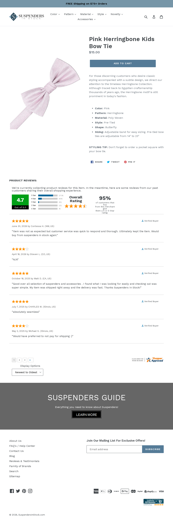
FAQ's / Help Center (22, 445)
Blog (12, 456)
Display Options (30, 365)
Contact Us (16, 451)
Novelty (116, 14)
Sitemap (14, 476)
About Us (15, 440)
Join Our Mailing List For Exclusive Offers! (115, 440)
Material (86, 14)
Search (13, 471)
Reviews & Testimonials (24, 461)
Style (101, 14)
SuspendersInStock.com (31, 515)
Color (54, 14)
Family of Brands (20, 466)
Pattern (69, 14)
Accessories (86, 19)
